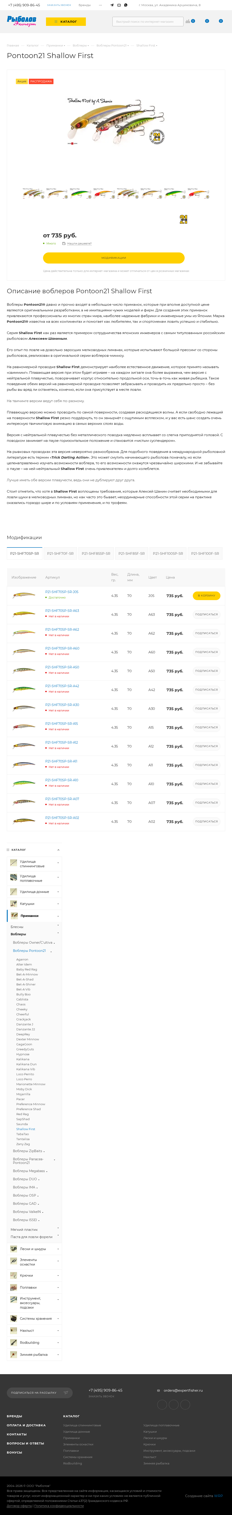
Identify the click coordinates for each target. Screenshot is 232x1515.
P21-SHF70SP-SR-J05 (61, 592)
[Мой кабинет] (223, 5)
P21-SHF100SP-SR (168, 553)
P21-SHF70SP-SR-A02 (62, 818)
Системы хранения (77, 1457)
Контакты (17, 1434)
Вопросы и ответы (25, 1443)
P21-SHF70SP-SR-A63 (62, 611)
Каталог (71, 1416)
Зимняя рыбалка (156, 1463)
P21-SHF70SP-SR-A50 (62, 667)
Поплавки (71, 1450)
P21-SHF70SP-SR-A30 (62, 705)
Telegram (162, 1405)
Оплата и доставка (26, 1425)
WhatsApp (185, 1405)
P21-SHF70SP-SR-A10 (61, 780)
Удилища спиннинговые (82, 1425)
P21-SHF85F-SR (131, 553)
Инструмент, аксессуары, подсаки (169, 1450)
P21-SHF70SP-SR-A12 (61, 742)
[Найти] (178, 21)
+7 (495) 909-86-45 (105, 1390)
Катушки (150, 1431)
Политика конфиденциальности (59, 1506)
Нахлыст (149, 1457)
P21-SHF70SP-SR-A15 (61, 724)
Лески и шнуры (155, 1438)
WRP (218, 1496)
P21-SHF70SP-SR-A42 (62, 686)
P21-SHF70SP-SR (24, 553)
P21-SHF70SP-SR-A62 (62, 630)
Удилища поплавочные (161, 1425)
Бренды (14, 1416)
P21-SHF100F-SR (205, 553)
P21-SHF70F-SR (60, 553)
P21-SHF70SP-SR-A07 (62, 799)
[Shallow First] (116, 121)
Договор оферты (19, 1506)
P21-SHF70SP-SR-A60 (62, 648)
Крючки (149, 1444)
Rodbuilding (72, 1463)
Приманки (71, 1438)
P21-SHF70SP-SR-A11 (61, 761)
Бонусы (14, 1452)
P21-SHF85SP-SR (96, 553)
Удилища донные (76, 1431)
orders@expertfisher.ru (183, 1390)
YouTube (174, 1405)
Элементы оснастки (78, 1444)
